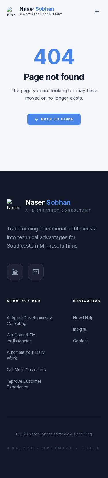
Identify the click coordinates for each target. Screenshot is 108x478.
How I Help (83, 317)
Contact (80, 340)
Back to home (57, 119)
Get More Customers (26, 369)
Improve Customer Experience (24, 384)
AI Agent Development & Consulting (30, 320)
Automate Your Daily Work (25, 355)
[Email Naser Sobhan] (36, 272)
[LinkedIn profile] (15, 272)
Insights (80, 329)
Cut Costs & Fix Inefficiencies (21, 337)
